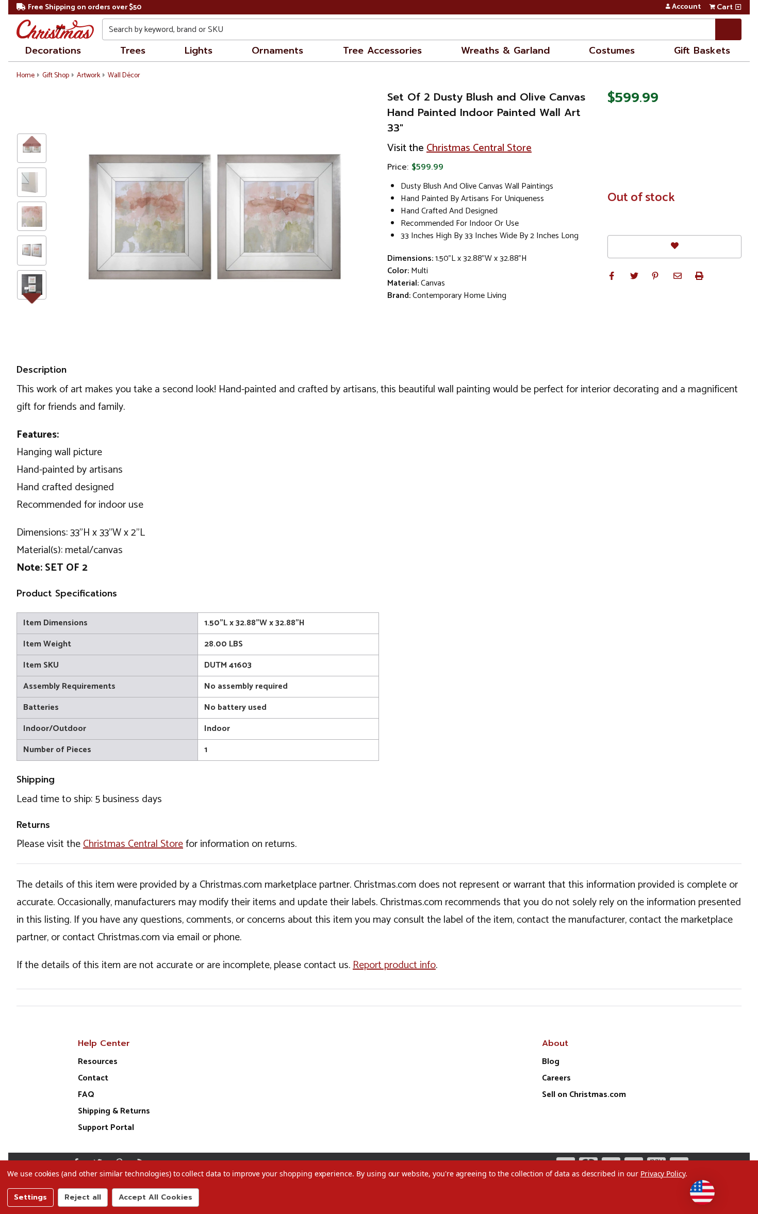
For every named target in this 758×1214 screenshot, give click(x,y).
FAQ (86, 1095)
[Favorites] (674, 246)
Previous (31, 140)
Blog (550, 1062)
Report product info (394, 965)
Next (31, 296)
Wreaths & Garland (505, 50)
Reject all (82, 1197)
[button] (611, 276)
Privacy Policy (662, 1173)
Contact (93, 1078)
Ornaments (277, 50)
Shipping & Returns (114, 1111)
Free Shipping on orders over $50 (84, 7)
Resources (98, 1062)
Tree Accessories (382, 50)
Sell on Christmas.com (584, 1095)
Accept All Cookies (155, 1197)
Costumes (612, 50)
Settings (30, 1197)
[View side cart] (738, 7)
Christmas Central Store (479, 148)
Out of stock (641, 198)
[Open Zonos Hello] (702, 1192)
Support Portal (106, 1128)
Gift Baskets (702, 50)
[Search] (728, 29)
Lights (198, 50)
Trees (132, 50)
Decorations (53, 50)
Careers (556, 1078)
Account (686, 7)
